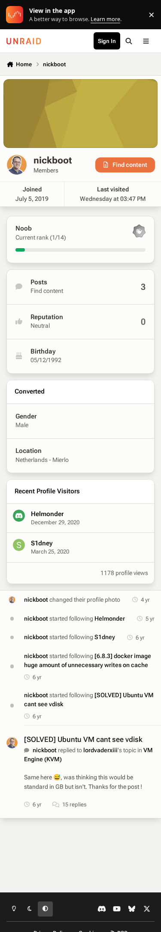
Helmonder (47, 514)
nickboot (36, 599)
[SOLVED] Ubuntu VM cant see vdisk (83, 739)
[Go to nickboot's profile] (12, 599)
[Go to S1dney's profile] (19, 545)
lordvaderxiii (100, 750)
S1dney (41, 543)
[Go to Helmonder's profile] (19, 516)
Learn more (16, 15)
